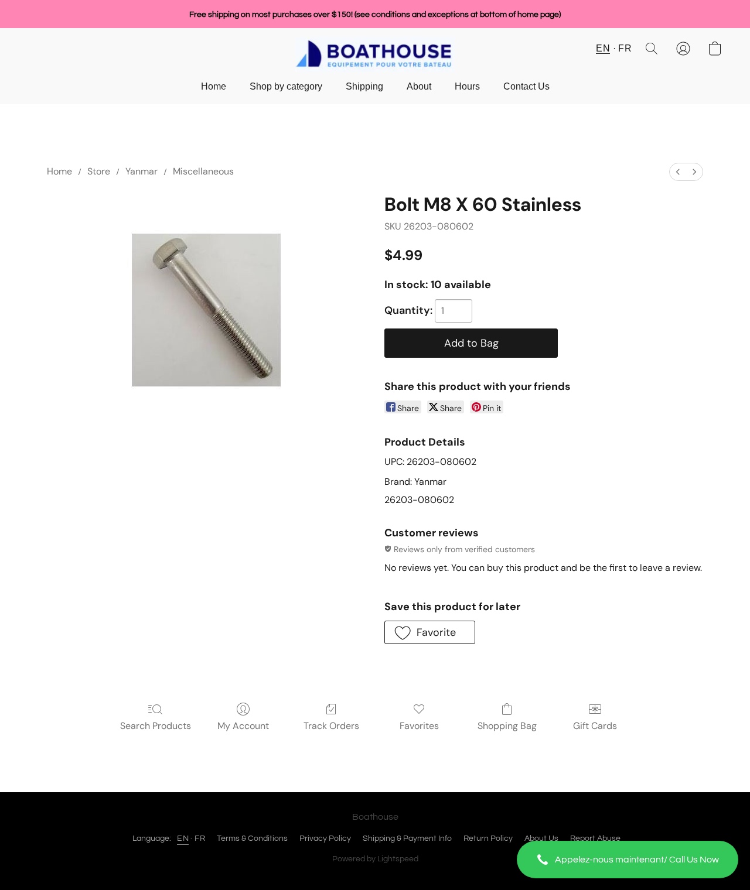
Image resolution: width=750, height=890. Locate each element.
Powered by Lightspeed (375, 859)
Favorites (419, 726)
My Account (243, 726)
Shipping (364, 86)
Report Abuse (595, 838)
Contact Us (526, 86)
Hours (467, 86)
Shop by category (286, 86)
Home (213, 86)
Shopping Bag (507, 726)
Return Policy (488, 838)
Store (98, 171)
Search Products (155, 726)
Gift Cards (595, 726)
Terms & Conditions (252, 838)
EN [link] (183, 838)
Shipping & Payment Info (407, 838)
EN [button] (603, 48)
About (419, 86)
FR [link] (200, 838)
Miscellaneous (203, 171)
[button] (627, 859)
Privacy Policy (325, 838)
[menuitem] (678, 171)
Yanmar (141, 171)
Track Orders (331, 726)
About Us (541, 838)
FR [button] (625, 48)
